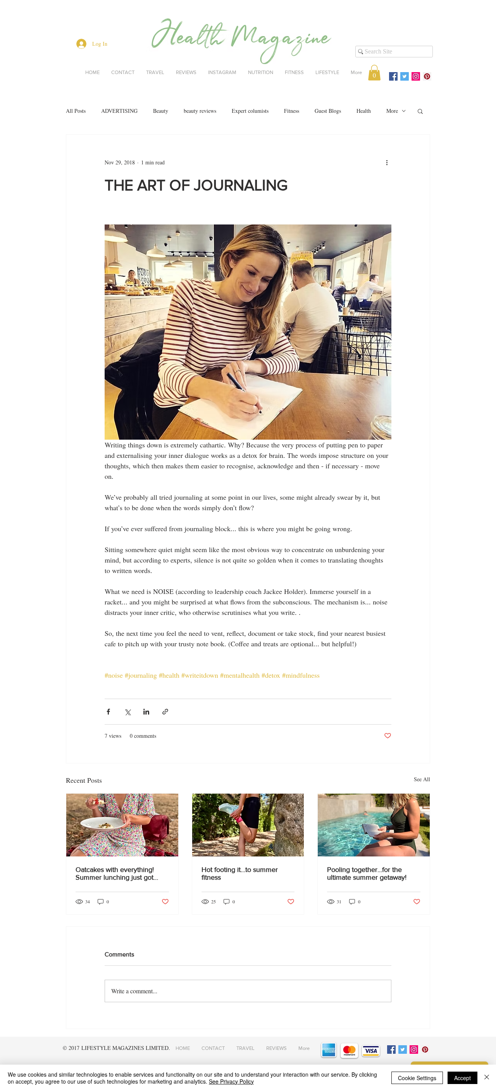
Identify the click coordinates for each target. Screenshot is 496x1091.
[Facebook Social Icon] (393, 76)
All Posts (76, 110)
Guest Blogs (328, 110)
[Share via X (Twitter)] (127, 711)
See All (422, 779)
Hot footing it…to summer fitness (240, 873)
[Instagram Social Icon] (416, 76)
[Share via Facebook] (108, 711)
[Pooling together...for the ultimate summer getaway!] (374, 825)
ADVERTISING (119, 110)
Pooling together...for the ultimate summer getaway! (366, 873)
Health (363, 110)
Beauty (160, 110)
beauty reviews (200, 110)
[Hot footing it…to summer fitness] (248, 825)
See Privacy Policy (231, 1081)
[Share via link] (165, 711)
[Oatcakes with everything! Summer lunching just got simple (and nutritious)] (122, 825)
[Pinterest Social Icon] (427, 76)
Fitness (291, 110)
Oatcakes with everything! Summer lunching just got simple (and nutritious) (115, 873)
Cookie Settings (417, 1078)
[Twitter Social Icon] (404, 76)
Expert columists (250, 110)
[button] (374, 73)
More (392, 110)
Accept (462, 1078)
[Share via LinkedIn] (146, 711)
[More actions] (386, 162)
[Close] (486, 1078)
